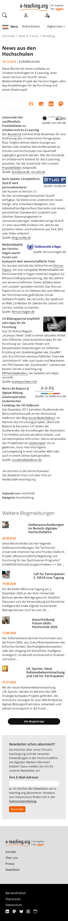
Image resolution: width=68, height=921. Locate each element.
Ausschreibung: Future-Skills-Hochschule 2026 (44, 623)
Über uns (12, 858)
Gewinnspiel (37, 443)
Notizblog (48, 36)
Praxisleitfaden (12, 168)
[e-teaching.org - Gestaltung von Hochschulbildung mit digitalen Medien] (42, 5)
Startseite (8, 36)
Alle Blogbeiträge (34, 721)
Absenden (17, 809)
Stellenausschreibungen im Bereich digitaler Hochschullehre (46, 528)
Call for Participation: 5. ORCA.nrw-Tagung (49, 576)
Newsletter (13, 870)
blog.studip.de (21, 238)
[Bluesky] (22, 911)
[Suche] (4, 15)
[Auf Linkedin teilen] (51, 103)
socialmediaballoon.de (26, 460)
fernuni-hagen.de (23, 312)
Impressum (13, 899)
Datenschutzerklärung (22, 801)
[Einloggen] (25, 15)
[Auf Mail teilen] (41, 103)
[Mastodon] (15, 911)
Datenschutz (14, 905)
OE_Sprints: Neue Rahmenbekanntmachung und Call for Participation (45, 672)
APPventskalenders (14, 373)
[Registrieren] (47, 15)
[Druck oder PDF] (31, 103)
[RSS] (29, 911)
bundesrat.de (21, 172)
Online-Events (31, 26)
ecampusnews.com (24, 381)
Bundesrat (14, 134)
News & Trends (29, 36)
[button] (6, 27)
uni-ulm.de (38, 172)
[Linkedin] (8, 911)
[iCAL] (35, 911)
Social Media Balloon (41, 418)
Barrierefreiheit (16, 893)
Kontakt (11, 852)
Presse (10, 864)
